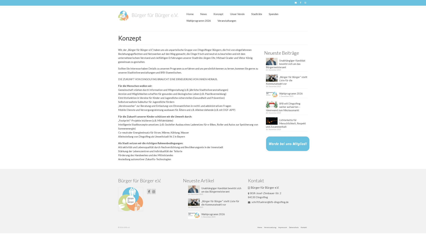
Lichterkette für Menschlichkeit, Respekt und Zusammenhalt (286, 123)
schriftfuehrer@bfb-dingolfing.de (270, 202)
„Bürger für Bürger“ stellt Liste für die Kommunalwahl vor (286, 80)
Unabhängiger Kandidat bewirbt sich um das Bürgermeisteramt (285, 64)
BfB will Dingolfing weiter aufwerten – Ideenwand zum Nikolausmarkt (283, 107)
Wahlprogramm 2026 (291, 93)
